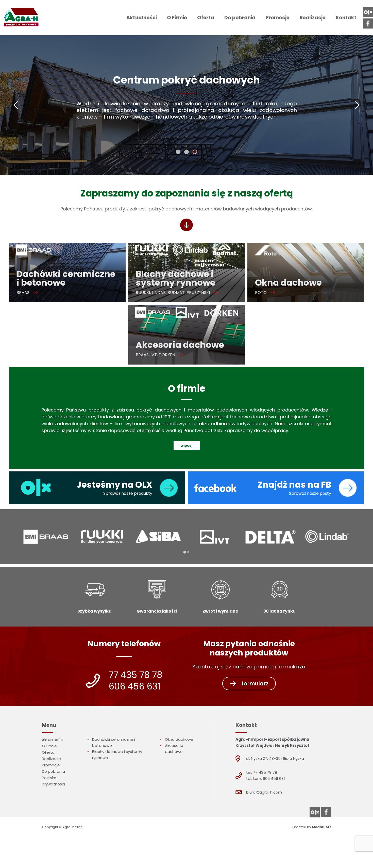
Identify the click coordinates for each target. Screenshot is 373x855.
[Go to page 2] (188, 552)
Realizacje (313, 17)
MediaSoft (321, 827)
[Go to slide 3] (195, 152)
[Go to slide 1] (178, 152)
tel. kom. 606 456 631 (265, 778)
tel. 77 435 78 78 (261, 772)
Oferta (205, 17)
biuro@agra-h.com (264, 792)
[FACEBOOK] (368, 23)
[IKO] (215, 537)
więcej (187, 445)
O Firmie (177, 17)
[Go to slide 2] (186, 152)
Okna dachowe (179, 739)
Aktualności (141, 17)
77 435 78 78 (135, 675)
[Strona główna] (20, 17)
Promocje (278, 17)
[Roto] (271, 537)
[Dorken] (327, 537)
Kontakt (346, 17)
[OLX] (368, 12)
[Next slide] (357, 105)
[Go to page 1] (185, 552)
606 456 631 (135, 686)
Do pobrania (240, 17)
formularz (255, 683)
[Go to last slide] (16, 105)
